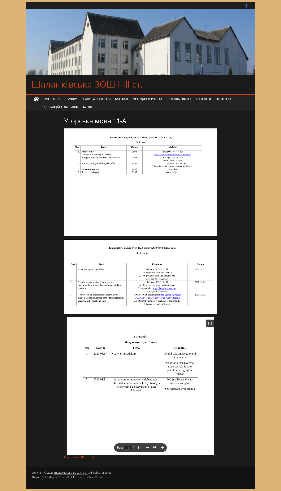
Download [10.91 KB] (79, 457)
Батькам (121, 99)
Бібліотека (223, 99)
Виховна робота (179, 99)
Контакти (203, 99)
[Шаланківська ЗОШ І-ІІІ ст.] (36, 99)
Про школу (51, 99)
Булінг (87, 107)
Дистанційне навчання (61, 107)
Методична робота (147, 99)
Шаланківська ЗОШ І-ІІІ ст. (87, 84)
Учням (72, 99)
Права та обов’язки (96, 99)
